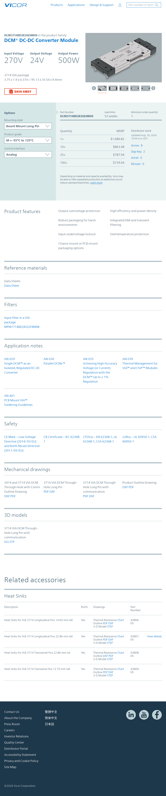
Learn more (96, 182)
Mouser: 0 (137, 163)
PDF (13, 496)
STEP (109, 626)
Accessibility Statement (20, 754)
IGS (6, 542)
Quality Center (14, 742)
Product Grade (13, 134)
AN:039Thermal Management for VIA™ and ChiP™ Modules (140, 363)
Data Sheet (22, 91)
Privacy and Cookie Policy (21, 761)
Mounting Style (13, 120)
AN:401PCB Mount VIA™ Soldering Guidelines (18, 400)
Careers (9, 730)
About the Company (18, 718)
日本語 (49, 724)
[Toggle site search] (143, 4)
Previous (89, 59)
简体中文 (51, 718)
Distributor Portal (16, 748)
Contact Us (11, 712)
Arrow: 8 (136, 145)
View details (154, 636)
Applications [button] (76, 5)
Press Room (12, 724)
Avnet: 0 (136, 157)
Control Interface (14, 148)
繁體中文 (51, 712)
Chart (120, 620)
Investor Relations (16, 736)
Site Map (10, 767)
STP (12, 542)
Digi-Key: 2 (138, 151)
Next (157, 59)
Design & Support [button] (101, 5)
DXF (7, 496)
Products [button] (57, 5)
